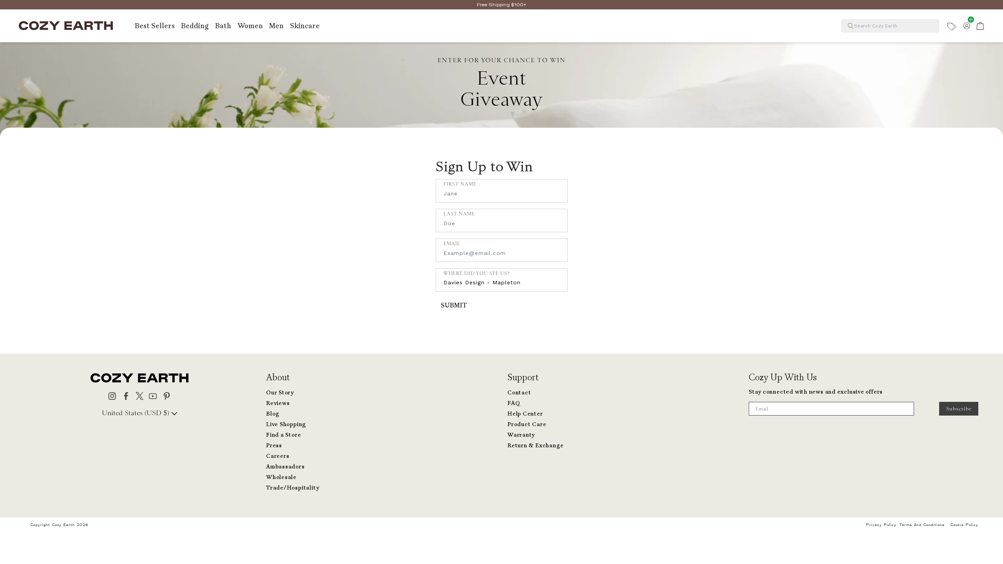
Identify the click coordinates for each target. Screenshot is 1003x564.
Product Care (526, 424)
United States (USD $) (136, 413)
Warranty (521, 435)
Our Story (280, 392)
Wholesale (281, 477)
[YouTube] (153, 395)
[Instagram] (112, 395)
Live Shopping (286, 424)
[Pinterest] (167, 395)
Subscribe (959, 409)
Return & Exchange (535, 445)
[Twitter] (140, 395)
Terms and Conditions (922, 525)
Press (274, 445)
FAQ (513, 403)
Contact (519, 392)
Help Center (525, 414)
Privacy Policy (881, 525)
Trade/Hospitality (292, 488)
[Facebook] (126, 395)
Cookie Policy (964, 525)
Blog (272, 414)
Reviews (278, 403)
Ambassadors (285, 466)
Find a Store (283, 435)
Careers (277, 456)
